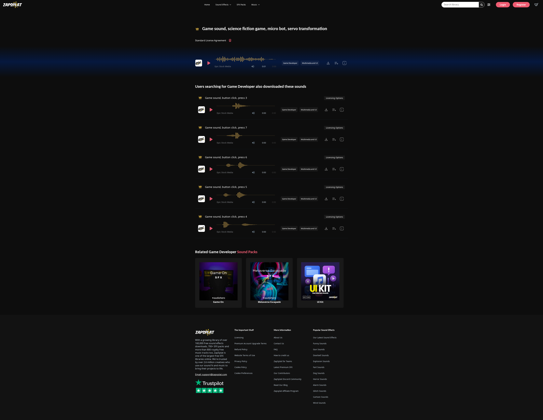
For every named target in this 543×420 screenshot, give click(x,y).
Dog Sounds (319, 373)
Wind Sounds (319, 402)
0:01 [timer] (264, 66)
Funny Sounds (320, 343)
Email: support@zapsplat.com (211, 374)
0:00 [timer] (274, 66)
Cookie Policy (240, 367)
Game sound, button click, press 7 (226, 127)
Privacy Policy (240, 361)
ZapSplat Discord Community (287, 379)
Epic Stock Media (223, 66)
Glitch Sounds (319, 391)
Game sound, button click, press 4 (226, 216)
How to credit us (281, 355)
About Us (278, 337)
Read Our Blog (281, 385)
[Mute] (253, 66)
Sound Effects (222, 4)
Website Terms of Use (244, 355)
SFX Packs (241, 4)
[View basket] (536, 4)
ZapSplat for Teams (283, 361)
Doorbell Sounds (321, 355)
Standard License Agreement (210, 40)
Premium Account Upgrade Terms (250, 343)
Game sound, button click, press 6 (226, 157)
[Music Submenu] (259, 4)
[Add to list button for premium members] (336, 63)
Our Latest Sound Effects (325, 337)
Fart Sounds (318, 367)
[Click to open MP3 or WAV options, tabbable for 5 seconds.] (328, 63)
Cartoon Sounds (320, 397)
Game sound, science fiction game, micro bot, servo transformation (264, 29)
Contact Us (279, 343)
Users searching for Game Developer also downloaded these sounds (250, 87)
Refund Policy (240, 349)
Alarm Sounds (319, 385)
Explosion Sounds (321, 361)
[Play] (209, 63)
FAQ (276, 349)
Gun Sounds (319, 349)
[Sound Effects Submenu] (231, 4)
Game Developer (290, 63)
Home (207, 4)
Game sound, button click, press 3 (226, 98)
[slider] (245, 59)
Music (254, 4)
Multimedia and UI (310, 63)
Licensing (239, 337)
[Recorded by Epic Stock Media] (199, 63)
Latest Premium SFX (283, 367)
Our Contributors (282, 373)
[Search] (481, 5)
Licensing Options (334, 98)
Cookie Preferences (243, 373)
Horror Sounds (320, 379)
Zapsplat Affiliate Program (286, 391)
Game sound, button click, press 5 (226, 187)
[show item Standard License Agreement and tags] (344, 63)
